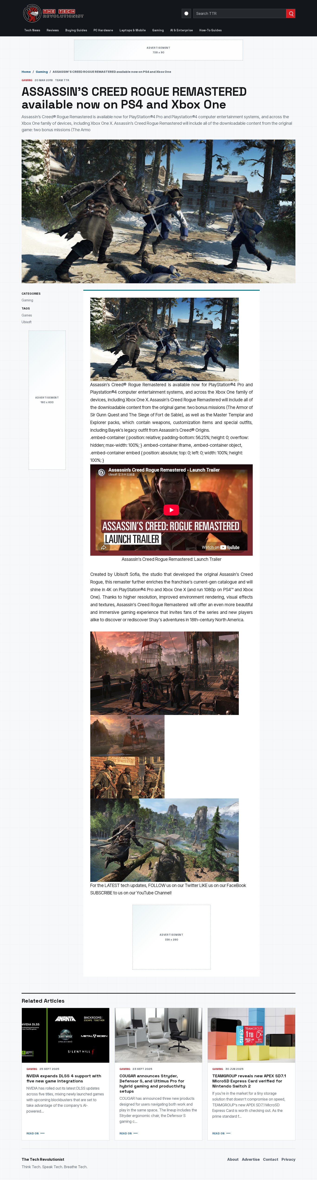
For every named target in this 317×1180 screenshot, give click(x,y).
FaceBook (236, 885)
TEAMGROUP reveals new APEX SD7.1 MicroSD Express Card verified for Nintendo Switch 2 (249, 1081)
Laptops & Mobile (133, 30)
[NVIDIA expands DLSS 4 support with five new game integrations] (65, 1035)
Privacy (288, 1159)
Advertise (251, 1159)
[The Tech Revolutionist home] (87, 13)
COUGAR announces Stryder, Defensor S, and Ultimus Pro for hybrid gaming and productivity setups (152, 1083)
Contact (270, 1159)
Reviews (53, 30)
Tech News (32, 30)
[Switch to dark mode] (186, 13)
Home (26, 71)
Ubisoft (27, 322)
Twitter (191, 885)
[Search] (290, 13)
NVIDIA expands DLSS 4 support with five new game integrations (63, 1078)
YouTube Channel (153, 893)
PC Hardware (103, 30)
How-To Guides (210, 30)
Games (27, 315)
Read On (32, 1133)
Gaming (158, 30)
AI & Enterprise (181, 30)
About (233, 1159)
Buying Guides (76, 30)
